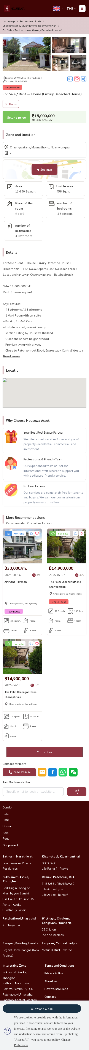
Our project (10, 845)
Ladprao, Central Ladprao (60, 943)
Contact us (44, 752)
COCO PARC (49, 863)
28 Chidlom (49, 929)
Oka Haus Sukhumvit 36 (18, 899)
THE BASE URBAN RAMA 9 (58, 883)
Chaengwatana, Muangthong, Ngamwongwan (29, 25)
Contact (50, 996)
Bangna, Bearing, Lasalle (20, 943)
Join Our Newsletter (16, 782)
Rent (6, 819)
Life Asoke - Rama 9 (55, 894)
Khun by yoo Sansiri (16, 893)
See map (46, 169)
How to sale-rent (56, 989)
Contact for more (14, 763)
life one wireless (53, 935)
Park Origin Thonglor (16, 888)
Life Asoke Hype (52, 889)
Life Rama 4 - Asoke (55, 868)
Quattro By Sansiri (15, 910)
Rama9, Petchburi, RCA (58, 877)
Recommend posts (30, 21)
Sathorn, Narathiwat (18, 856)
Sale (6, 814)
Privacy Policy (53, 973)
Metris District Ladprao (57, 950)
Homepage (9, 21)
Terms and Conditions (59, 965)
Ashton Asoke (12, 904)
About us (50, 981)
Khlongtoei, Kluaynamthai (61, 856)
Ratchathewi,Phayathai (19, 918)
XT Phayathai (11, 925)
